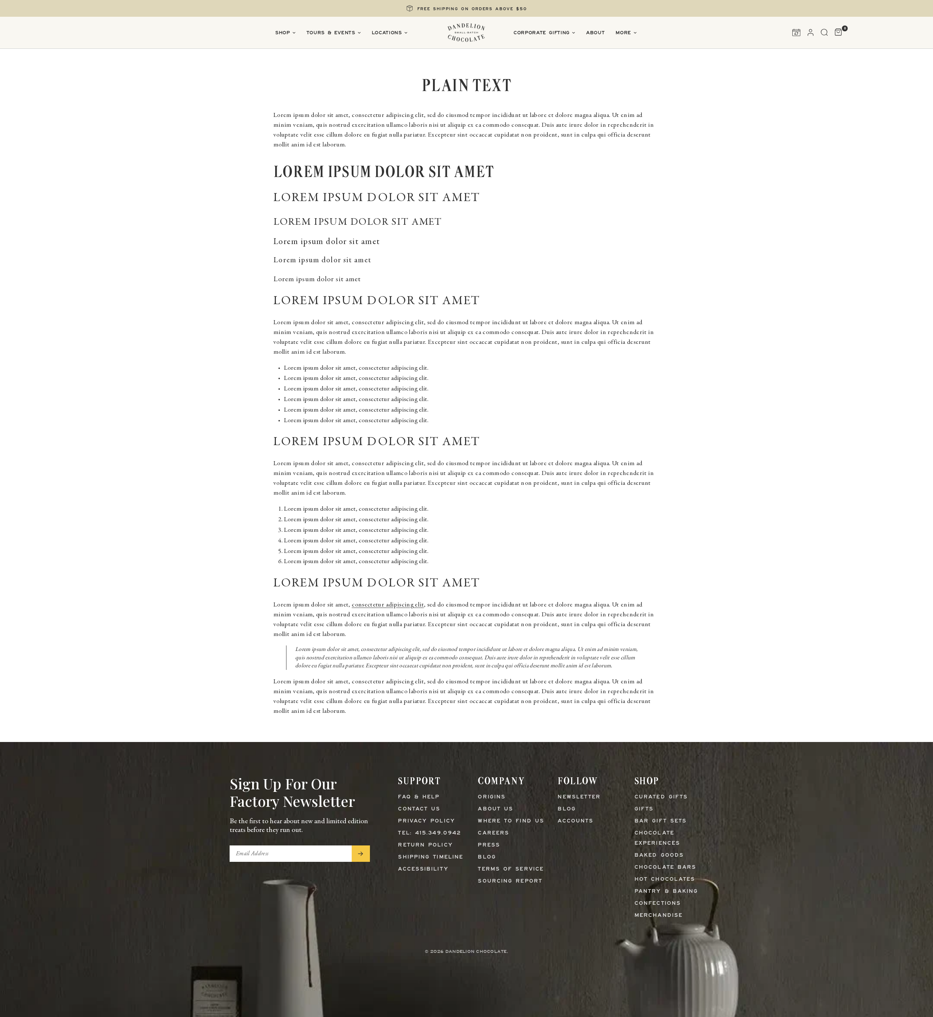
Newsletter (579, 797)
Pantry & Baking (666, 891)
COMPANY (501, 781)
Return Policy (425, 845)
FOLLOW (578, 781)
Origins (491, 797)
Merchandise (659, 915)
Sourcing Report (510, 881)
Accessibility (423, 869)
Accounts (575, 821)
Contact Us (419, 809)
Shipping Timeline (430, 857)
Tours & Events (331, 33)
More (623, 33)
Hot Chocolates (665, 879)
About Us (495, 809)
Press (489, 845)
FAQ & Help (419, 797)
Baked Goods (659, 855)
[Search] (824, 32)
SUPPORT (419, 781)
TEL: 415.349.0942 (429, 833)
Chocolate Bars (665, 867)
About (595, 33)
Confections (658, 903)
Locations (387, 33)
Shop (282, 33)
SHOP (647, 781)
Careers (493, 833)
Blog (487, 857)
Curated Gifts (661, 797)
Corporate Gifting (542, 33)
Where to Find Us (511, 821)
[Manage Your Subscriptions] (796, 32)
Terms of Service (511, 869)
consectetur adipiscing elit (388, 605)
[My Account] (810, 32)
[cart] (836, 32)
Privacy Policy (426, 821)
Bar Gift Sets (661, 821)
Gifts (644, 809)
